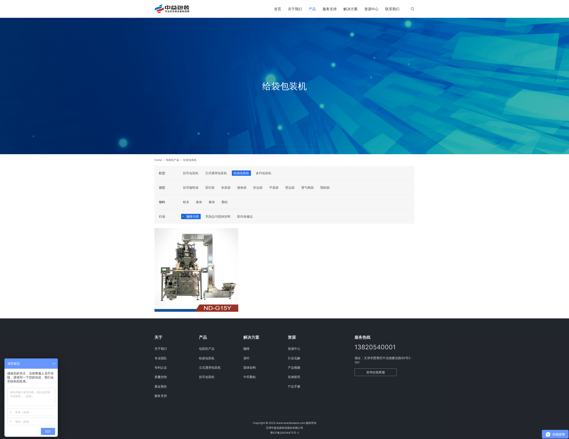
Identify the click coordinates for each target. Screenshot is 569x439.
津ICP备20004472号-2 (284, 432)
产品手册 (294, 386)
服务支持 (330, 9)
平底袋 (273, 187)
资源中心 (371, 9)
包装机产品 (206, 348)
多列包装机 (263, 173)
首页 (277, 9)
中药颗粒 (249, 377)
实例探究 (294, 377)
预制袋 (325, 187)
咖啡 (246, 348)
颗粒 (225, 202)
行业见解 (294, 358)
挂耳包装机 (190, 173)
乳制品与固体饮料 (218, 216)
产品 (312, 9)
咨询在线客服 (375, 372)
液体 (199, 202)
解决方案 (350, 9)
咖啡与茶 (192, 216)
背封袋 (209, 187)
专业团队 (160, 358)
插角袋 (241, 187)
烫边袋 (290, 187)
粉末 (186, 202)
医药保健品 (245, 216)
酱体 (212, 202)
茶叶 (246, 358)
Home (158, 160)
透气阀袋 (307, 187)
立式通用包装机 (216, 173)
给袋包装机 (241, 173)
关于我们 (295, 9)
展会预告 (160, 386)
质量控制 (160, 377)
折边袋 (257, 187)
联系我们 (392, 9)
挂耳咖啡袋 (190, 187)
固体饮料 (249, 367)
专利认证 (160, 367)
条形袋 (225, 187)
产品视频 (294, 367)
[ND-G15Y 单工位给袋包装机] (196, 270)
